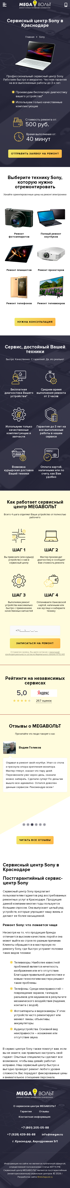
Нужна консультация (35, 321)
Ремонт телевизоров (51, 303)
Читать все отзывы (35, 840)
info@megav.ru (52, 1134)
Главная (29, 37)
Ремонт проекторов (51, 270)
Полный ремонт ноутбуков (51, 235)
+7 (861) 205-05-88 (35, 1127)
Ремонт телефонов (19, 303)
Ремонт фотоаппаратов (19, 235)
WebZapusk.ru (45, 1177)
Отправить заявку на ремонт (35, 153)
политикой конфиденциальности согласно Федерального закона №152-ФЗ (35, 653)
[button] (24, 824)
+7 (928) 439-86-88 (21, 1134)
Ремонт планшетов (19, 270)
